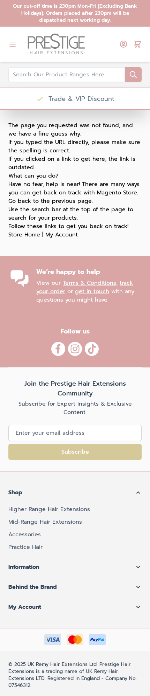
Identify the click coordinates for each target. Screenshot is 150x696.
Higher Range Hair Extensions (49, 509)
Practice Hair (25, 547)
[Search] (133, 74)
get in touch (92, 291)
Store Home (24, 234)
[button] (75, 492)
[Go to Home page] (69, 44)
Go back (19, 201)
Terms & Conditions (89, 283)
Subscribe (75, 452)
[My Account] (123, 44)
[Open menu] (12, 44)
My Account (61, 234)
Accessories (24, 534)
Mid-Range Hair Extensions (45, 522)
